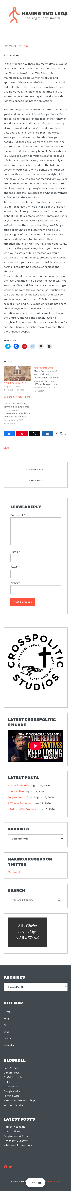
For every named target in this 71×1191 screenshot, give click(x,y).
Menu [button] (33, 1182)
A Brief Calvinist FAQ (15, 383)
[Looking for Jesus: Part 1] (19, 410)
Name (15, 551)
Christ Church (13, 1077)
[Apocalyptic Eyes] (49, 379)
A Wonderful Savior (20, 803)
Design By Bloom (50, 1181)
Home (7, 1011)
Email (15, 567)
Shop (6, 1032)
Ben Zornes (11, 1068)
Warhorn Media (13, 1105)
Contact (8, 1038)
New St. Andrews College (20, 1100)
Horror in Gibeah (18, 785)
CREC (7, 1081)
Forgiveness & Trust (20, 797)
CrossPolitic (11, 1086)
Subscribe (9, 1045)
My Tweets (14, 872)
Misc (6, 448)
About (7, 1025)
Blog (6, 1018)
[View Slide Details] (35, 662)
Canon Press (11, 1072)
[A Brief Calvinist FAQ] (17, 373)
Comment (17, 515)
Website (15, 583)
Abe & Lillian (16, 791)
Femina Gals (11, 1095)
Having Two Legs (37, 14)
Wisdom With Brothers (22, 809)
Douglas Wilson (13, 1091)
